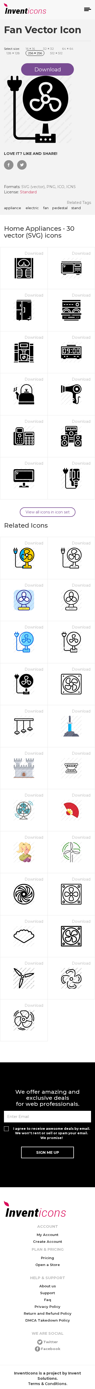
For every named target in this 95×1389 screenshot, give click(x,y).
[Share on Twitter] (22, 165)
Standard (28, 192)
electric (32, 208)
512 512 (56, 53)
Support (47, 1293)
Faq (47, 1300)
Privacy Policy (47, 1306)
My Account (47, 1235)
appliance (12, 208)
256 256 (35, 53)
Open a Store (47, 1265)
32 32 (48, 49)
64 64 (67, 49)
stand (76, 208)
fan (45, 208)
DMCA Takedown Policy (47, 1320)
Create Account (47, 1241)
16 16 (30, 49)
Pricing (47, 1258)
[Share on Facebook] (8, 165)
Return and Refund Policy (48, 1313)
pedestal (60, 208)
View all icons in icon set (48, 512)
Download (34, 253)
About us (47, 1286)
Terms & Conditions (47, 1383)
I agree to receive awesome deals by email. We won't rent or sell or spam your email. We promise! (51, 1133)
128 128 (13, 53)
